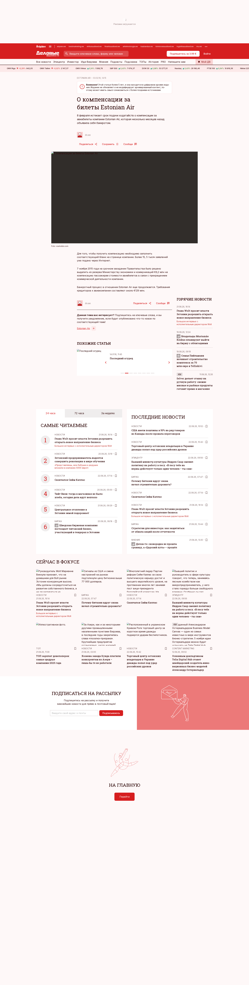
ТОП (38, 648)
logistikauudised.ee (185, 46)
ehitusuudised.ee (94, 46)
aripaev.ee (61, 46)
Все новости (43, 61)
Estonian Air (83, 328)
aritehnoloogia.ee (130, 46)
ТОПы (142, 61)
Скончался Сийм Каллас (70, 479)
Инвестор (73, 61)
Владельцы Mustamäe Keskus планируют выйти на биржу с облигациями (193, 340)
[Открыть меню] (50, 46)
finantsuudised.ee (112, 46)
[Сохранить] (116, 434)
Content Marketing (183, 648)
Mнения (135, 540)
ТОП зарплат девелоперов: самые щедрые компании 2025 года (52, 659)
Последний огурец (121, 358)
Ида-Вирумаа (89, 61)
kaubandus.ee (147, 46)
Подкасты (116, 61)
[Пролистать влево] (106, 362)
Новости (60, 434)
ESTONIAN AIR (84, 78)
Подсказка (130, 61)
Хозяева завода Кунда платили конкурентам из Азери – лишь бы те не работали (101, 659)
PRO (163, 61)
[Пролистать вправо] (169, 362)
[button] (74, 713)
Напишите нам (176, 61)
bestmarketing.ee (76, 46)
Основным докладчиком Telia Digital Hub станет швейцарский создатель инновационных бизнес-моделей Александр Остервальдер (191, 662)
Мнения (103, 61)
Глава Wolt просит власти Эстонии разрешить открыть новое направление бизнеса (195, 314)
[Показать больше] (206, 46)
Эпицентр (59, 61)
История (154, 61)
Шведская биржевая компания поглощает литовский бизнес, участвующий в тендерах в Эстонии (77, 529)
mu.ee (199, 46)
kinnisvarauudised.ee (165, 46)
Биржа (58, 521)
